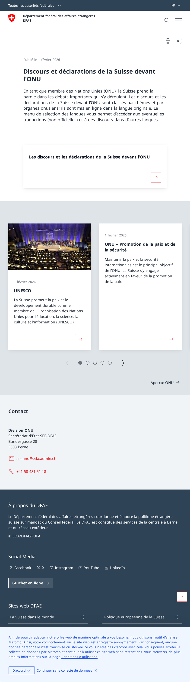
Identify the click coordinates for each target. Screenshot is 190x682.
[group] (49, 286)
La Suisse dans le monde (32, 617)
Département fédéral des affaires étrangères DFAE (59, 18)
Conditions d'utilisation (79, 656)
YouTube (91, 567)
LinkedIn (117, 567)
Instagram (64, 567)
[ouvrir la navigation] (178, 20)
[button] (80, 363)
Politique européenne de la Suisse (134, 617)
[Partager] (178, 41)
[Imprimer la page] (167, 41)
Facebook (22, 567)
